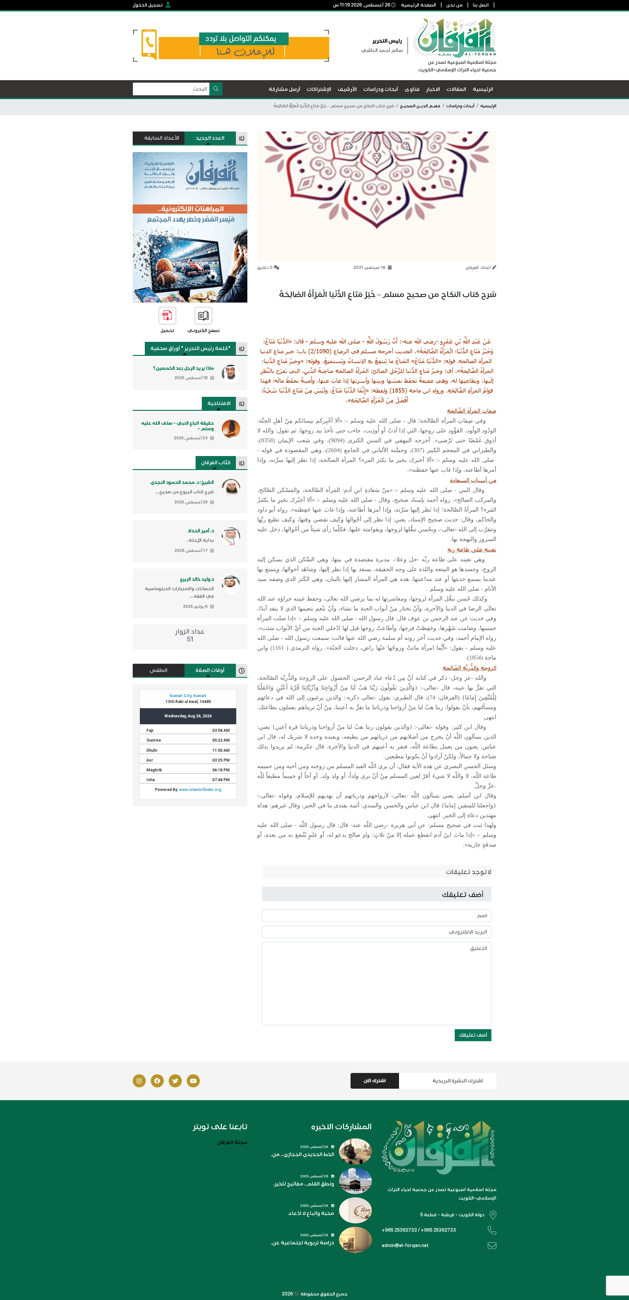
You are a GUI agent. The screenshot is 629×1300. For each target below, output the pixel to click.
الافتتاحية (219, 403)
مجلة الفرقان (232, 1142)
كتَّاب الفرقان (216, 462)
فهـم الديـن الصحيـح (420, 106)
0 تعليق (265, 267)
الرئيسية (488, 106)
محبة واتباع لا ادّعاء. (311, 1213)
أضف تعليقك (473, 1035)
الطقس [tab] (158, 670)
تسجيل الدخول (148, 5)
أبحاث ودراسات (460, 106)
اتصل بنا (481, 5)
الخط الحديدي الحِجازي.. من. (302, 1154)
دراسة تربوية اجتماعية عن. (302, 1242)
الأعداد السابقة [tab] (161, 138)
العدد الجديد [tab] (210, 138)
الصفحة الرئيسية (418, 5)
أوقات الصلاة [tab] (210, 670)
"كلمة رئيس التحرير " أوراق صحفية (190, 348)
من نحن (454, 5)
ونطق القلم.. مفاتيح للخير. (303, 1184)
